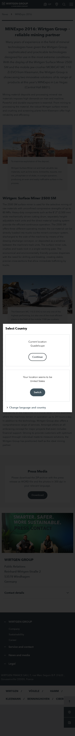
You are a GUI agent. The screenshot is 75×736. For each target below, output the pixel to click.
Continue (37, 356)
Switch (37, 392)
